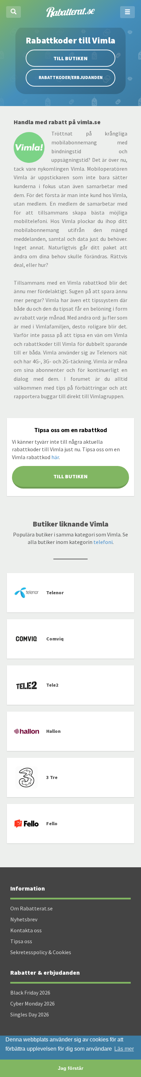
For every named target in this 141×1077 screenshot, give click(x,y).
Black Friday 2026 (30, 992)
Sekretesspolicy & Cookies (40, 952)
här (55, 457)
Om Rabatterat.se (31, 908)
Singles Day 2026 (29, 1014)
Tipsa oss (21, 941)
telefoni (103, 541)
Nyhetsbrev (23, 919)
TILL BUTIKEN (70, 476)
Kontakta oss (26, 930)
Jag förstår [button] (70, 1068)
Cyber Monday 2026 (32, 1003)
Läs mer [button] (124, 1049)
